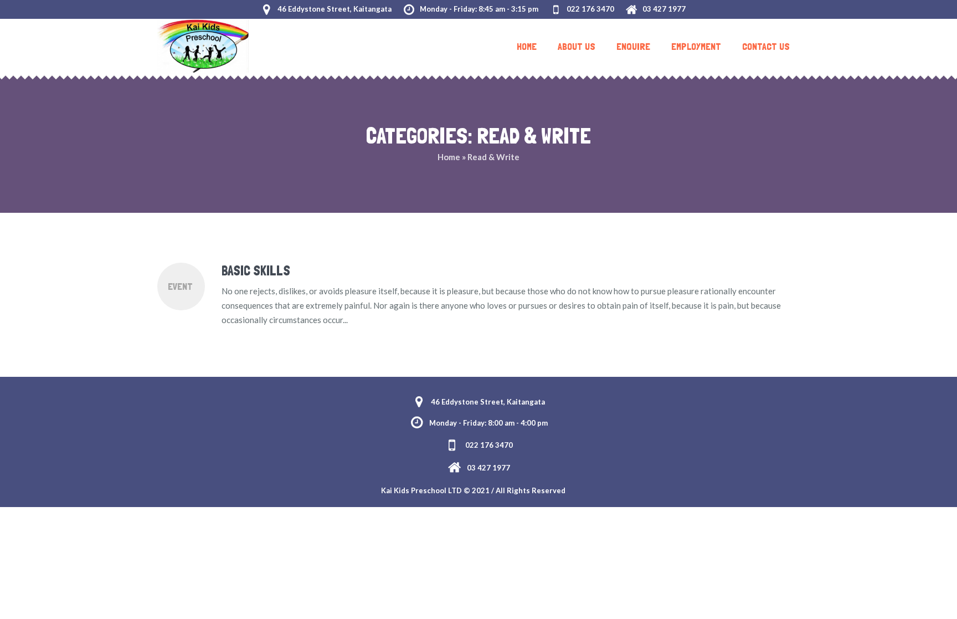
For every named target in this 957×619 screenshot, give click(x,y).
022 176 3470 (590, 8)
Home (449, 157)
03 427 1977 (664, 8)
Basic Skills (256, 271)
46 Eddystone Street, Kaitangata (334, 8)
